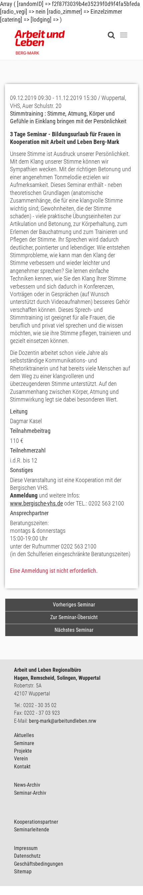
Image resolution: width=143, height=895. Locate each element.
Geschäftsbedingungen (38, 864)
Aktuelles (24, 735)
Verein (21, 758)
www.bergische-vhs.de (36, 503)
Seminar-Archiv (30, 793)
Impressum (26, 848)
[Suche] (113, 31)
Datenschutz (27, 856)
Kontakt (22, 766)
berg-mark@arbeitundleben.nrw (62, 721)
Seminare (24, 743)
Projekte (23, 751)
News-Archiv (27, 785)
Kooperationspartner (36, 822)
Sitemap (23, 871)
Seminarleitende (31, 829)
